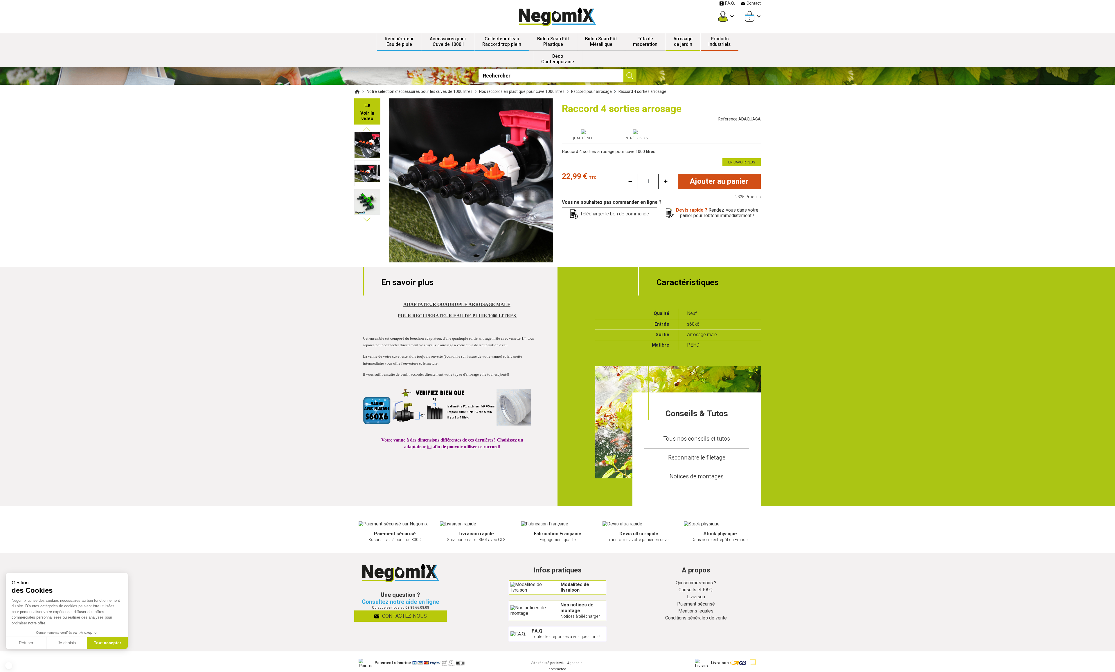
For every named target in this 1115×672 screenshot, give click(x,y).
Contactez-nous (404, 616)
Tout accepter (107, 642)
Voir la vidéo (367, 116)
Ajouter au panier (719, 181)
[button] (8, 665)
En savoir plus (741, 162)
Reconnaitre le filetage (696, 457)
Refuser (26, 642)
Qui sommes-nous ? (696, 583)
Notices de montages (697, 476)
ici (429, 446)
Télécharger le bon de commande (614, 213)
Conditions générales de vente (696, 618)
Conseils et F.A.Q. (696, 590)
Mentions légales (695, 611)
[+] (666, 181)
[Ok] (629, 75)
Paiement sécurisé (696, 604)
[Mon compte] (722, 16)
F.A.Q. (730, 3)
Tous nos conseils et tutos (696, 439)
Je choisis (67, 642)
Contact (754, 3)
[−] (630, 181)
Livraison (696, 597)
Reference (739, 119)
